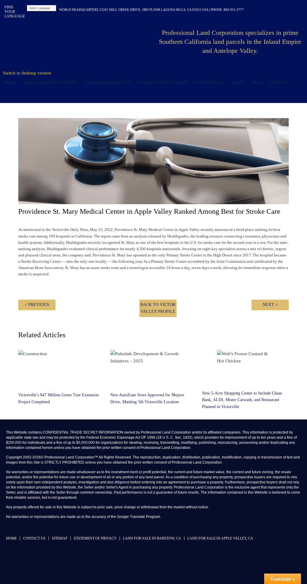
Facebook (262, 9)
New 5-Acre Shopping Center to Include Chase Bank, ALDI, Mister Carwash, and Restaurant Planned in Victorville (242, 400)
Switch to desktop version (27, 73)
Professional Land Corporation (81, 43)
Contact (279, 82)
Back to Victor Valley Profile (157, 308)
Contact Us (34, 538)
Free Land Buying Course (50, 82)
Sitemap (59, 538)
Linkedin (271, 9)
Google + (300, 9)
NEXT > (270, 304)
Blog (257, 82)
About (238, 82)
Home (10, 82)
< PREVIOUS (37, 304)
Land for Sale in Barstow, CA (152, 538)
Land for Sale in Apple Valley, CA (220, 538)
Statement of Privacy (95, 538)
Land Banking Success (107, 82)
